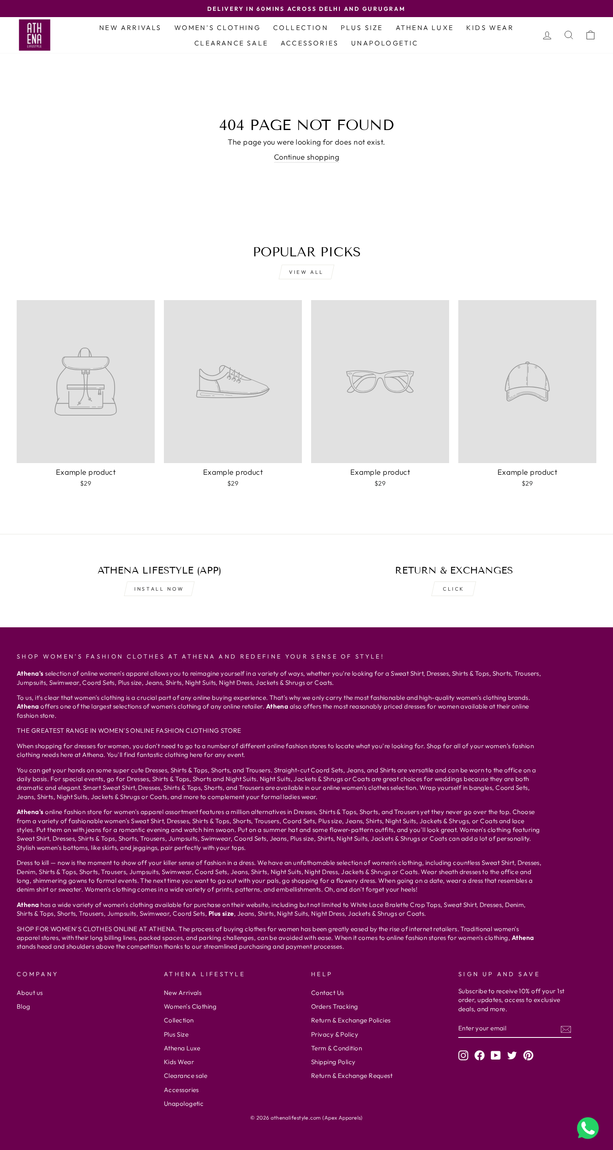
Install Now (159, 589)
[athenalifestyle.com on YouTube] (496, 1055)
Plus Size (362, 27)
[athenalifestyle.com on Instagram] (463, 1055)
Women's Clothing (217, 27)
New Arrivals (130, 27)
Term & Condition (336, 1048)
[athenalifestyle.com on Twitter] (512, 1055)
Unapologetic (384, 43)
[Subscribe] (565, 1029)
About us (30, 993)
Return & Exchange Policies (351, 1020)
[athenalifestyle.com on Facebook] (480, 1055)
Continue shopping (306, 157)
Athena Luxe (425, 27)
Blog (23, 1006)
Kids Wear (490, 27)
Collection (300, 27)
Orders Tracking (334, 1006)
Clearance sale (231, 43)
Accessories (310, 43)
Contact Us (327, 993)
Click (454, 589)
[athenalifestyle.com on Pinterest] (528, 1055)
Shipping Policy (333, 1062)
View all (306, 272)
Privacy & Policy (334, 1034)
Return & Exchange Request (351, 1076)
